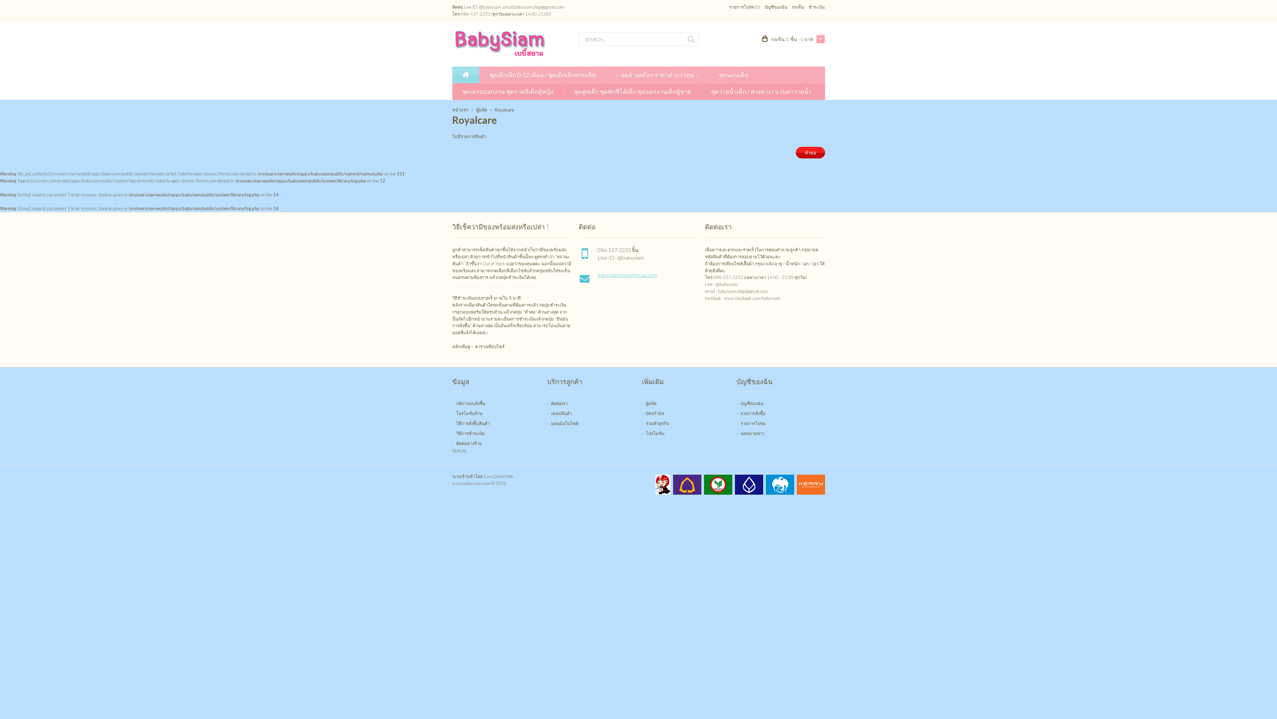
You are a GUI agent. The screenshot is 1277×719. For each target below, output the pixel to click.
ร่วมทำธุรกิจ (657, 423)
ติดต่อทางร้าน (469, 443)
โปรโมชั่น (655, 433)
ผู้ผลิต (481, 110)
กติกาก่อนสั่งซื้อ (470, 403)
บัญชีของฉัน (776, 7)
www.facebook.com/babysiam (752, 298)
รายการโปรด (753, 423)
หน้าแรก (460, 110)
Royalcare (504, 110)
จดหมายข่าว (753, 433)
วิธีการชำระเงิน (470, 433)
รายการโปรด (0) (744, 7)
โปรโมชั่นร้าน (469, 413)
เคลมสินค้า (561, 413)
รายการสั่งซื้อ (753, 413)
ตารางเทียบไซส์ (489, 346)
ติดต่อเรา (559, 403)
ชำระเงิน (816, 7)
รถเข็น (798, 7)
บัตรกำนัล (655, 413)
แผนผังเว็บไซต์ (564, 423)
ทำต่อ (810, 152)
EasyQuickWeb (498, 476)
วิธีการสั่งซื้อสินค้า (473, 423)
